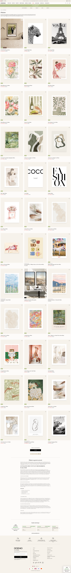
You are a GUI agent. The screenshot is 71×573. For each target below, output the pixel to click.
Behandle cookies (49, 558)
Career (34, 552)
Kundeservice (49, 549)
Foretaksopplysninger (36, 550)
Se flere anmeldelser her (35, 533)
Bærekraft (34, 553)
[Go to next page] (40, 454)
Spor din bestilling (49, 550)
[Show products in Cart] (69, 3)
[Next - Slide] (59, 528)
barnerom (32, 479)
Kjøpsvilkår (48, 552)
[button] (66, 569)
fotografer (49, 463)
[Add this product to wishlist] (22, 20)
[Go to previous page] (31, 454)
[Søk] (66, 3)
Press (34, 549)
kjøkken (29, 479)
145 (38, 453)
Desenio (38, 570)
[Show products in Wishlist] (68, 3)
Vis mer (35, 450)
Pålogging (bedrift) (35, 560)
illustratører (23, 464)
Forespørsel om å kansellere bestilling (51, 556)
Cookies (48, 553)
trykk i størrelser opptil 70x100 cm (40, 470)
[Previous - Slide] (21, 528)
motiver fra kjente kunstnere (43, 463)
